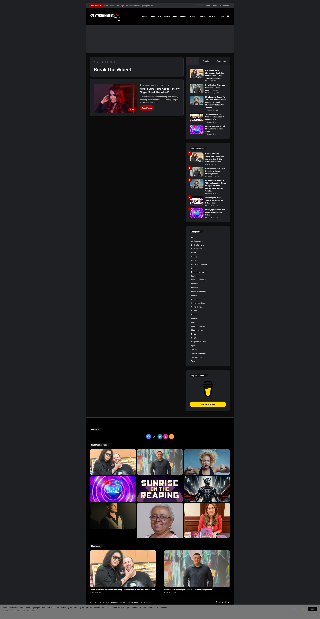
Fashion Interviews (198, 280)
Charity (194, 257)
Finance (194, 288)
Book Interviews (197, 245)
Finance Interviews (198, 291)
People (194, 338)
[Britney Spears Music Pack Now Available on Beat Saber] (197, 129)
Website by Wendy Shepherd (142, 602)
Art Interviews (196, 241)
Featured (194, 284)
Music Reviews (197, 330)
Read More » (147, 108)
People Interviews (198, 342)
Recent (193, 61)
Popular (206, 61)
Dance (193, 268)
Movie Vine (224, 6)
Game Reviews (197, 307)
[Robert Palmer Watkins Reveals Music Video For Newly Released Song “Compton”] (113, 516)
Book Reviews (196, 249)
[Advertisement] (160, 34)
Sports (193, 346)
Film (175, 16)
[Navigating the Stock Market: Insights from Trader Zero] (207, 489)
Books (167, 16)
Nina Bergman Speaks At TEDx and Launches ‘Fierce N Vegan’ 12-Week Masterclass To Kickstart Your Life (145, 6)
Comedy (194, 260)
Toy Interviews (197, 357)
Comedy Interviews (199, 264)
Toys (193, 361)
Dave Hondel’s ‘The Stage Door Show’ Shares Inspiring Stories (215, 87)
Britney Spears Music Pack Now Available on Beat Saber (215, 128)
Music (192, 16)
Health (193, 315)
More (211, 16)
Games (183, 16)
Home (208, 6)
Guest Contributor (148, 85)
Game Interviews (198, 303)
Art (159, 16)
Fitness (194, 295)
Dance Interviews (198, 272)
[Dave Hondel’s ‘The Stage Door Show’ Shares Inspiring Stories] (197, 88)
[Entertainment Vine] (105, 16)
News (152, 16)
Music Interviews (198, 326)
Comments (221, 61)
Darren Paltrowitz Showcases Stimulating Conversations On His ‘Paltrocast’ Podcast (122, 590)
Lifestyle (194, 318)
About (215, 6)
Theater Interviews (198, 353)
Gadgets (194, 299)
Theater (202, 16)
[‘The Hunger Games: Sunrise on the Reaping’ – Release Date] (197, 117)
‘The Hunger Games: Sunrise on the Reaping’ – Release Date (215, 116)
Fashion (194, 276)
